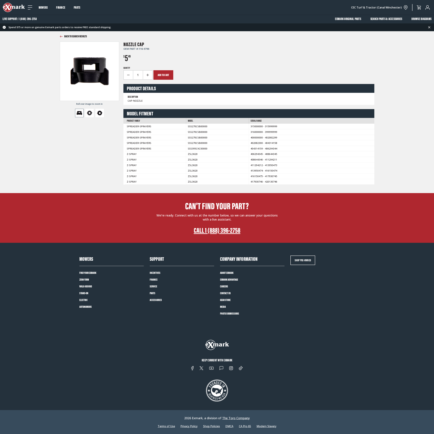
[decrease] (128, 75)
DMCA (229, 426)
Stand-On (83, 293)
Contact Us (225, 293)
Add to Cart (163, 75)
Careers (224, 286)
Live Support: (20, 19)
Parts (77, 7)
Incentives (155, 273)
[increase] (148, 75)
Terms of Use (166, 426)
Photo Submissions (229, 313)
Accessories (156, 300)
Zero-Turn (84, 279)
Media (223, 306)
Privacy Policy (189, 426)
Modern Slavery (266, 426)
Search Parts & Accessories (386, 19)
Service (153, 286)
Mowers (43, 7)
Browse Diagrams (421, 19)
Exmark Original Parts (348, 19)
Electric (83, 300)
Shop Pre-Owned (303, 260)
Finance (60, 7)
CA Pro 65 (245, 426)
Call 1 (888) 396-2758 (217, 230)
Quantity (126, 68)
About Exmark (226, 273)
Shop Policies (211, 426)
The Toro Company (236, 418)
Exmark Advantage (229, 279)
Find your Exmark (87, 273)
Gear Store (225, 300)
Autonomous (85, 306)
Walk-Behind (85, 286)
